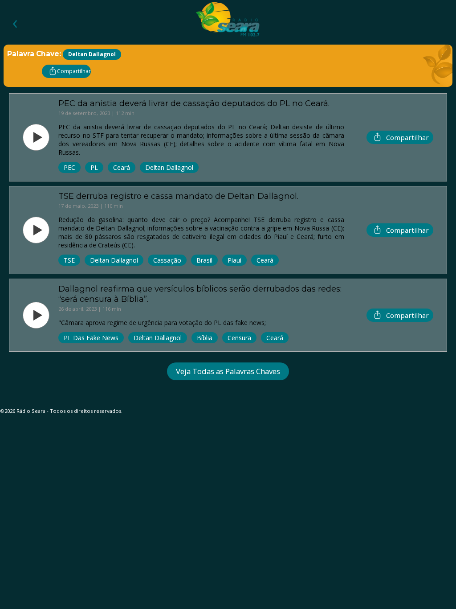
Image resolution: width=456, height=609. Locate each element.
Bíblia (204, 337)
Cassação (167, 260)
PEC (69, 167)
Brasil (204, 260)
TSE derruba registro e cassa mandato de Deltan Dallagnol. (178, 196)
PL (94, 167)
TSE (69, 260)
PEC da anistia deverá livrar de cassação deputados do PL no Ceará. (194, 103)
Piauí (234, 260)
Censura (239, 337)
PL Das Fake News (91, 337)
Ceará (121, 167)
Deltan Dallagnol (169, 167)
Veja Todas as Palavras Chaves (228, 371)
